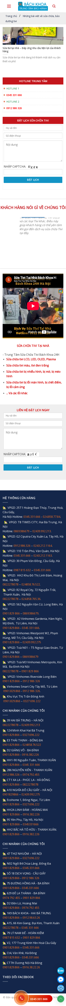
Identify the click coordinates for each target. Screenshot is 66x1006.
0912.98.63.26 (31, 918)
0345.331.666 (31, 517)
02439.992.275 (32, 642)
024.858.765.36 (30, 599)
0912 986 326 (31, 681)
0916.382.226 (30, 755)
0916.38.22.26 (31, 967)
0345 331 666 (39, 999)
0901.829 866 (11, 613)
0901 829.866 (11, 681)
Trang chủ (11, 16)
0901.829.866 (11, 628)
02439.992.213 (41, 531)
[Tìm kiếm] (53, 6)
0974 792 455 (11, 898)
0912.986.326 (22, 546)
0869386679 (21, 531)
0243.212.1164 (42, 546)
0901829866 (10, 794)
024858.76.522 (30, 584)
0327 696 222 (31, 701)
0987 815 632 (22, 570)
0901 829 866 (30, 671)
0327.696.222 (31, 735)
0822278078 (10, 584)
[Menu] (9, 6)
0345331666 (31, 824)
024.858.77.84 (51, 517)
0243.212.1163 (42, 556)
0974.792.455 (31, 775)
